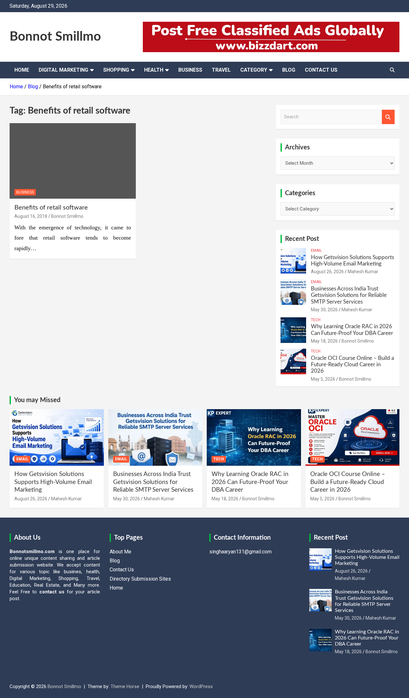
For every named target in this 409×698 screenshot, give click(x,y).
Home (21, 70)
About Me (120, 552)
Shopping (116, 70)
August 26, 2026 (327, 271)
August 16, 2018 (30, 216)
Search (388, 117)
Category (253, 70)
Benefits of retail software (51, 207)
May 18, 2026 (324, 341)
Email (316, 250)
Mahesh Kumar (363, 271)
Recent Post (302, 239)
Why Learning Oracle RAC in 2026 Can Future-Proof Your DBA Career (250, 482)
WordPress (201, 686)
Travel (221, 70)
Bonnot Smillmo (55, 36)
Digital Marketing (63, 70)
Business (190, 70)
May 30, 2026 (324, 309)
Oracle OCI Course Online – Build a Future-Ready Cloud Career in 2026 (352, 364)
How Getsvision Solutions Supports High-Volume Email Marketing (53, 482)
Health (153, 70)
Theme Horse (125, 686)
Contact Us (321, 70)
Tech (315, 320)
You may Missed (37, 400)
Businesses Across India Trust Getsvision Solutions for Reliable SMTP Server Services (349, 295)
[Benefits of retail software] (72, 161)
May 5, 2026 (323, 379)
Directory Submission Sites (140, 579)
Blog (288, 70)
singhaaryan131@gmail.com (240, 552)
